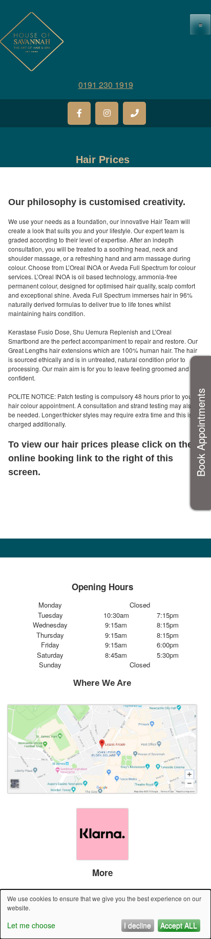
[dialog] (105, 914)
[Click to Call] (134, 113)
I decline (137, 925)
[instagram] (106, 113)
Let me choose (31, 925)
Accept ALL (178, 925)
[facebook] (79, 113)
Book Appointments (200, 433)
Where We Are (102, 683)
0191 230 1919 (105, 85)
